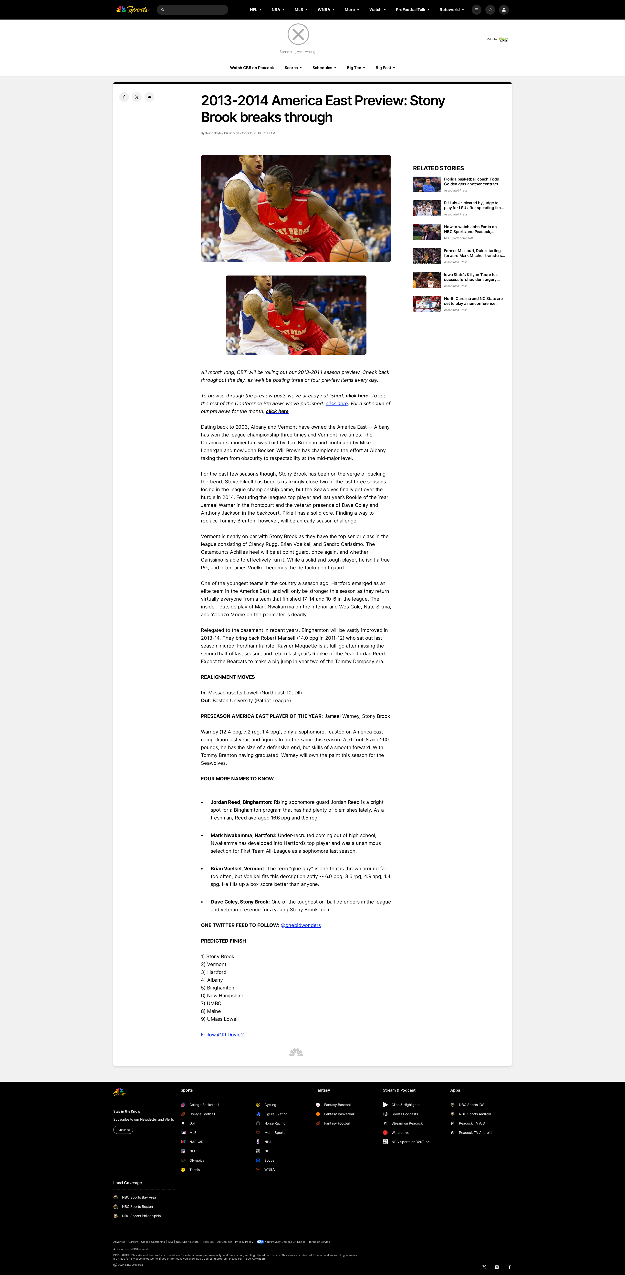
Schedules (322, 67)
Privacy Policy (244, 1241)
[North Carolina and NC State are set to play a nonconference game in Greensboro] (427, 304)
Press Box (208, 1241)
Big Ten (354, 67)
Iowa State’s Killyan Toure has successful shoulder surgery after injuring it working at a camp (474, 277)
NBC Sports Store (187, 1241)
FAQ (170, 1241)
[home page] (132, 9)
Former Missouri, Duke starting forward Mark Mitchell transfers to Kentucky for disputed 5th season (473, 253)
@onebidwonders (301, 925)
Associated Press (455, 190)
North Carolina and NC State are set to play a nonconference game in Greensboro (473, 301)
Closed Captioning (153, 1241)
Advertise (119, 1241)
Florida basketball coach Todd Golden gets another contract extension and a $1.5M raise (471, 181)
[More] (476, 10)
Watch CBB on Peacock (252, 67)
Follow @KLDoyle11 (223, 1035)
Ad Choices (224, 1241)
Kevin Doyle (213, 133)
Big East (383, 67)
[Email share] (149, 97)
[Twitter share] (137, 97)
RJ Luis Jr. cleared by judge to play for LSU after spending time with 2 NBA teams (473, 205)
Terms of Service (319, 1241)
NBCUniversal (139, 1249)
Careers (133, 1241)
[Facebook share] (124, 97)
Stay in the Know (126, 1111)
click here (337, 403)
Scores (291, 67)
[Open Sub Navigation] (260, 9)
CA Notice (299, 1241)
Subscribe (123, 1130)
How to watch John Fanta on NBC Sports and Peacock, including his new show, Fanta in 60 (474, 229)
